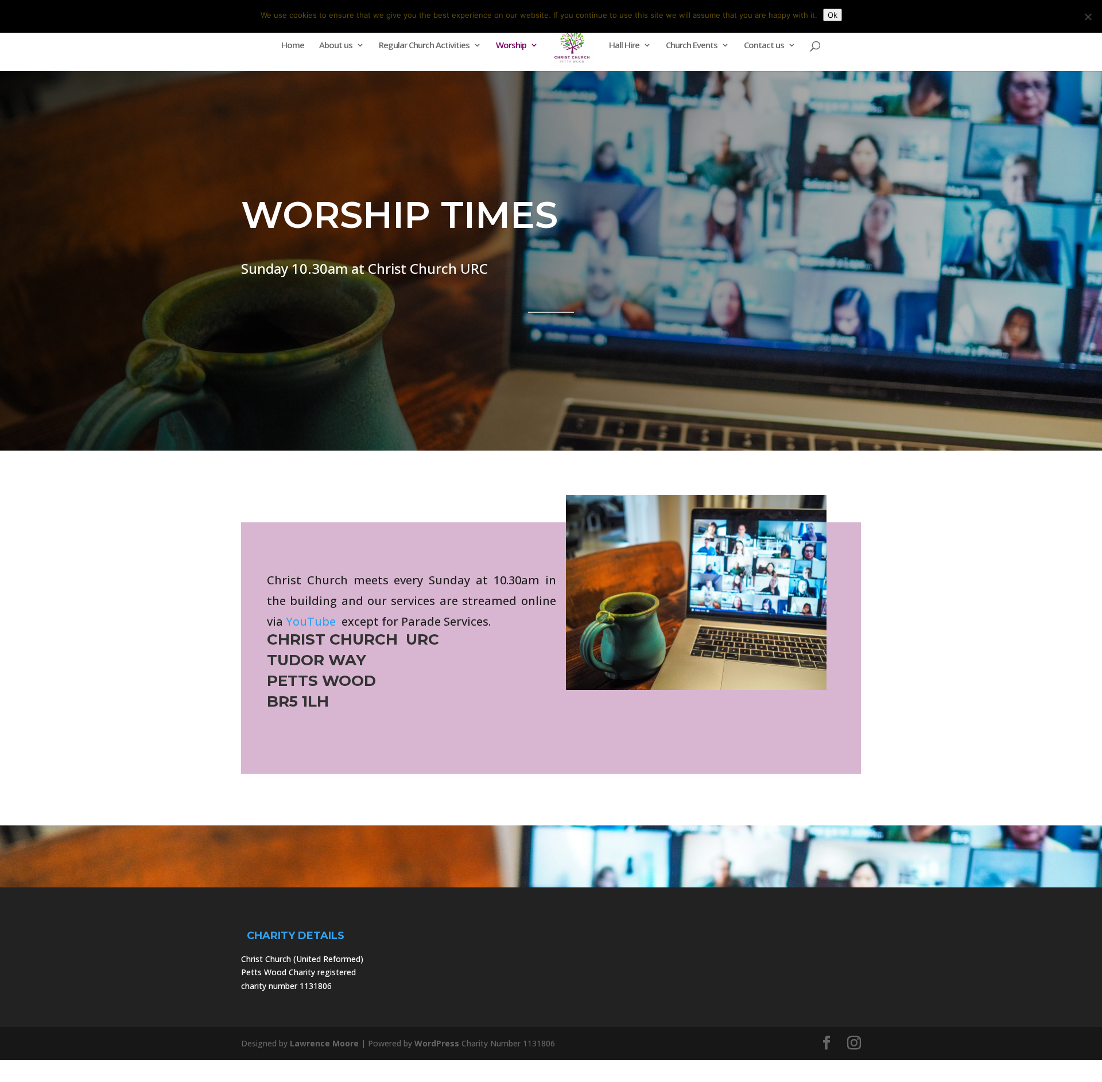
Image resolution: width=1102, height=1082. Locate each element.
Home (292, 46)
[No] (1087, 16)
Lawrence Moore (324, 1043)
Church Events (691, 46)
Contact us (764, 46)
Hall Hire (624, 46)
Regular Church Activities (424, 46)
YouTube (311, 621)
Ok (832, 15)
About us (335, 46)
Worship (511, 46)
